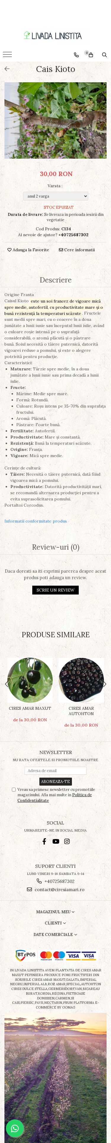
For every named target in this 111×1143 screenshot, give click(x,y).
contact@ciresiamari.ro (58, 889)
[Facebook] (44, 841)
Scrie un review (55, 590)
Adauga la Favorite (30, 249)
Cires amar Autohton (81, 711)
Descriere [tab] (56, 280)
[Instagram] (67, 841)
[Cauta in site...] (104, 55)
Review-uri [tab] (55, 547)
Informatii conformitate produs (35, 521)
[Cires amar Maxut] (30, 680)
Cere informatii (79, 249)
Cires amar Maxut (30, 708)
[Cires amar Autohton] (81, 680)
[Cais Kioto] (55, 120)
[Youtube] (55, 841)
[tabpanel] (55, 120)
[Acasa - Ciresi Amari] (55, 36)
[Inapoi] (4, 69)
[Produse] (8, 56)
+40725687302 (59, 881)
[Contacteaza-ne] (76, 55)
